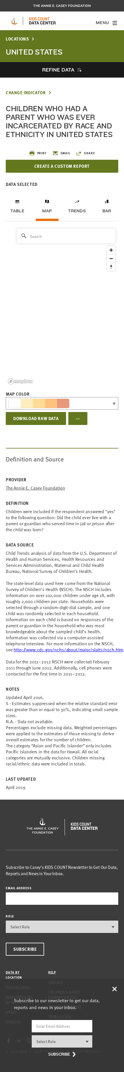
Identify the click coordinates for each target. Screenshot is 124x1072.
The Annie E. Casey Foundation (62, 6)
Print (42, 153)
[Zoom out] (111, 258)
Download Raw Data (36, 418)
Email (65, 153)
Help (52, 972)
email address (19, 888)
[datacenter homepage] (42, 21)
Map (47, 210)
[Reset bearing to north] (111, 267)
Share (89, 153)
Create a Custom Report (62, 166)
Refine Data (58, 70)
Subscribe (25, 949)
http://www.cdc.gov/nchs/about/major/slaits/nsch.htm (68, 649)
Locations (17, 39)
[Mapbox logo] (20, 381)
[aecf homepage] (14, 21)
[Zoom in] (111, 250)
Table (17, 210)
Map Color (17, 394)
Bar (106, 210)
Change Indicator (26, 93)
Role (10, 916)
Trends (77, 210)
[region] (62, 306)
